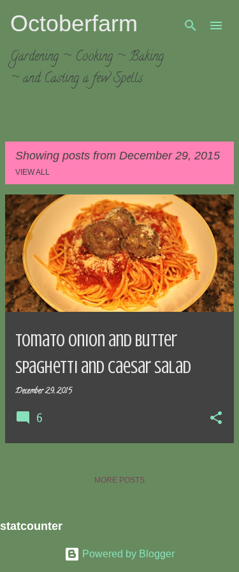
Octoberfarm (74, 23)
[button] (216, 419)
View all (32, 172)
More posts (119, 480)
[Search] (190, 25)
